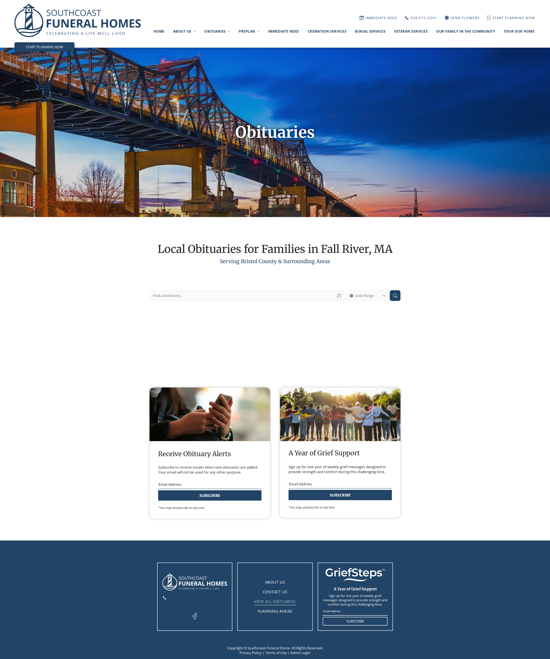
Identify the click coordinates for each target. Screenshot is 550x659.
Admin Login (300, 652)
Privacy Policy (250, 652)
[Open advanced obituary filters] (339, 296)
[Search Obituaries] (395, 295)
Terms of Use (276, 652)
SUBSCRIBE (209, 495)
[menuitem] (159, 31)
